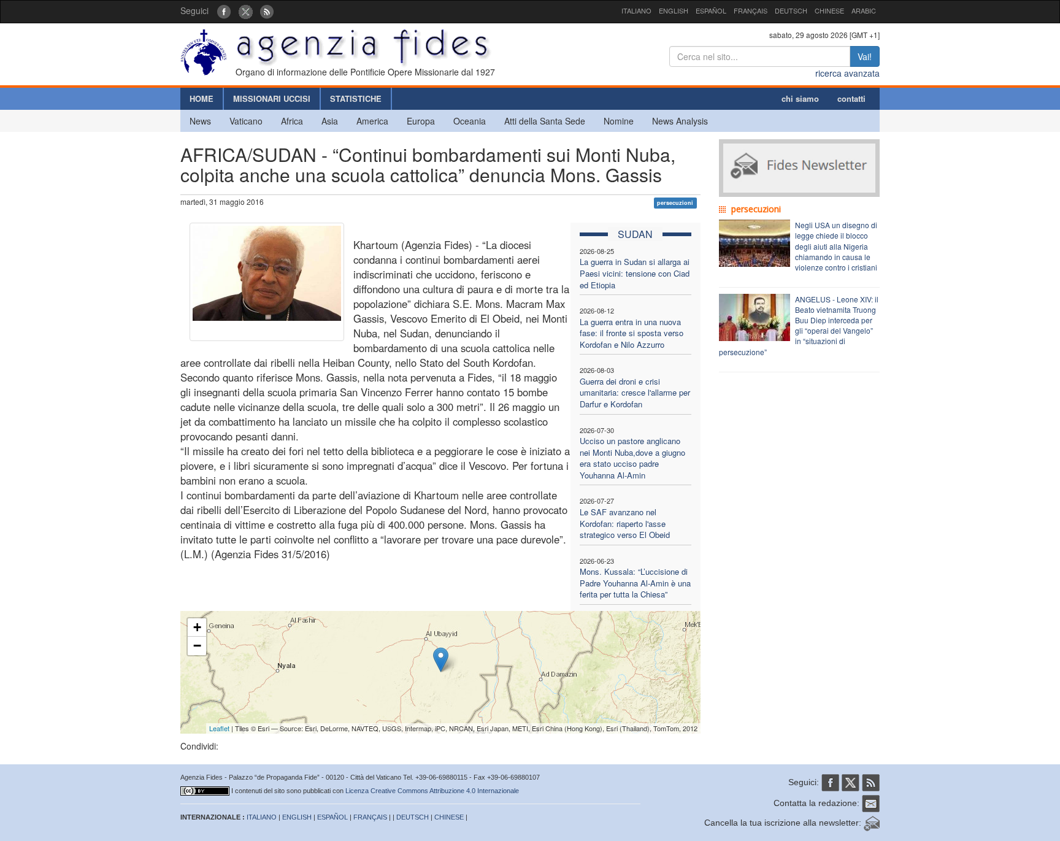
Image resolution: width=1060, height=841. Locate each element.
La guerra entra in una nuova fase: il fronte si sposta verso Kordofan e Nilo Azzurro (631, 333)
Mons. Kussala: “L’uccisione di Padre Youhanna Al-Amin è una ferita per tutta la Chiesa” (635, 583)
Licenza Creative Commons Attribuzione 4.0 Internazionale (432, 790)
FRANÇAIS (750, 10)
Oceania (469, 121)
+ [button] (197, 627)
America (372, 121)
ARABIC (863, 10)
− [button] (197, 645)
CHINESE (829, 10)
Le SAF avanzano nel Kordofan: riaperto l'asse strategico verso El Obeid (625, 523)
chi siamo (800, 98)
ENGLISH (673, 10)
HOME (201, 98)
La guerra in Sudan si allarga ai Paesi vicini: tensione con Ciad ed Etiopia (634, 273)
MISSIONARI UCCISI (271, 98)
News (200, 121)
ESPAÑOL (711, 10)
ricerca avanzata (847, 73)
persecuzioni (675, 203)
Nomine (619, 121)
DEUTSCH (791, 10)
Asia (329, 121)
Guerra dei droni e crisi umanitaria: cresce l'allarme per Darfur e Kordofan (635, 392)
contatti (851, 98)
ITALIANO (636, 10)
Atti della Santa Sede (544, 121)
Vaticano (246, 121)
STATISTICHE (356, 98)
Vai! (865, 56)
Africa (292, 121)
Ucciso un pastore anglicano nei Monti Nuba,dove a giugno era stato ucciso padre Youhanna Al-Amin (632, 458)
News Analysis (680, 121)
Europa (421, 121)
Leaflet (219, 728)
